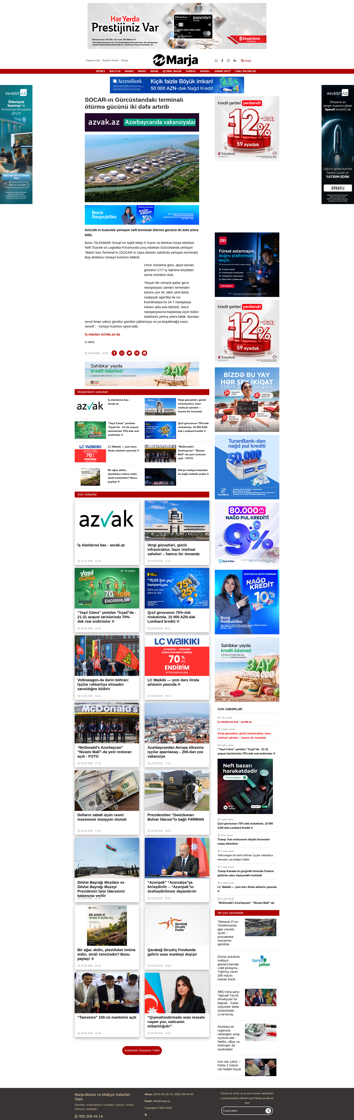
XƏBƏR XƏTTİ (222, 71)
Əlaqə (124, 60)
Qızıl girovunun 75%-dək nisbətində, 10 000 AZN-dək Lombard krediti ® (193, 427)
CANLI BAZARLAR (245, 71)
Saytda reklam (110, 60)
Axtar (247, 60)
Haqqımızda (93, 60)
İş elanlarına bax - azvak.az (235, 721)
